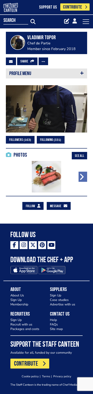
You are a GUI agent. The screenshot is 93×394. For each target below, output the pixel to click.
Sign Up (16, 300)
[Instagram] (24, 245)
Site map (56, 329)
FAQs (54, 324)
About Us (17, 295)
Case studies (59, 300)
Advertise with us (62, 304)
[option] (46, 176)
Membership (19, 304)
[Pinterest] (42, 245)
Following (50, 140)
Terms (46, 376)
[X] (33, 245)
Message (55, 206)
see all (79, 156)
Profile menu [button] (20, 73)
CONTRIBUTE (72, 7)
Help (53, 320)
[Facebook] (14, 245)
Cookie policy (30, 376)
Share (24, 61)
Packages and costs (24, 329)
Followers (19, 140)
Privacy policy (62, 376)
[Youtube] (51, 245)
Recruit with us (21, 324)
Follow (30, 206)
